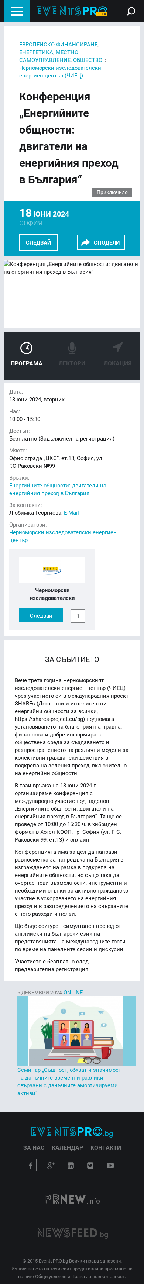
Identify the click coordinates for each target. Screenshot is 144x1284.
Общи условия (50, 1276)
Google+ (50, 1165)
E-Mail (71, 512)
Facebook (30, 1165)
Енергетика (36, 52)
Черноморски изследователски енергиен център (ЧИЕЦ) (60, 71)
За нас (33, 1147)
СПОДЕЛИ (107, 242)
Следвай (38, 242)
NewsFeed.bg (72, 1233)
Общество (87, 59)
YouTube (110, 1165)
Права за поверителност (98, 1276)
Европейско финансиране (58, 44)
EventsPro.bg (72, 1132)
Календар (67, 1147)
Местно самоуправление (48, 55)
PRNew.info (72, 1199)
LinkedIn (70, 1165)
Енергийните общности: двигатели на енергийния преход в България (57, 489)
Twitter (90, 1165)
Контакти (105, 1147)
